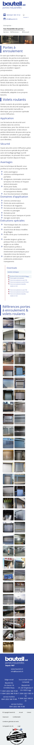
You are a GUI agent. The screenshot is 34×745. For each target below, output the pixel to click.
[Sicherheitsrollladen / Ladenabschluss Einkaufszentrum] (19, 359)
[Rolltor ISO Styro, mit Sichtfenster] (8, 455)
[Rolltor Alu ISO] (8, 407)
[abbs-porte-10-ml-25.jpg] (8, 563)
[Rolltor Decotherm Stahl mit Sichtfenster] (19, 419)
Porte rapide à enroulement (17, 278)
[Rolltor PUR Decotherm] (8, 431)
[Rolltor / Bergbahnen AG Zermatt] (19, 587)
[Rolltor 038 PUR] (8, 395)
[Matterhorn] (19, 599)
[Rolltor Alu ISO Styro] (19, 407)
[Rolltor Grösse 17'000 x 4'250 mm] (8, 611)
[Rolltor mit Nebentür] (19, 563)
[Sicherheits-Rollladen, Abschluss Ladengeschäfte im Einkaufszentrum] (8, 359)
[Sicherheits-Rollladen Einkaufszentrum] (8, 347)
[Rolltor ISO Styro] (19, 491)
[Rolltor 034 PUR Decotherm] (19, 383)
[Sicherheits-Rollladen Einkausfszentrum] (19, 347)
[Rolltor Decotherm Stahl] (19, 431)
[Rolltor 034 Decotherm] (8, 383)
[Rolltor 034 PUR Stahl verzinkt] (8, 503)
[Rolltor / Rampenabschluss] (8, 479)
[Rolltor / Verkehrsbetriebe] (8, 527)
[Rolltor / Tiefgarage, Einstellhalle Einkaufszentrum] (8, 551)
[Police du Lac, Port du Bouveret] (8, 575)
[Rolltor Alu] (19, 395)
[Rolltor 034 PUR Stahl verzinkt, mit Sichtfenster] (8, 371)
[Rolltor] (8, 323)
